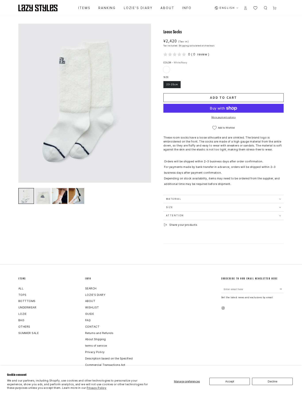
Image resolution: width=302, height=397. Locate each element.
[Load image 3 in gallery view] (59, 196)
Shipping (184, 45)
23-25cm (172, 84)
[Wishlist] (255, 8)
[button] (265, 8)
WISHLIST (92, 307)
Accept (229, 381)
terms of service (96, 345)
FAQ (88, 320)
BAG (21, 320)
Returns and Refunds (99, 333)
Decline (272, 381)
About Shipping (95, 339)
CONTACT (92, 326)
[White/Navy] (166, 69)
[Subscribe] (282, 289)
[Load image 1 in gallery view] (26, 196)
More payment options (223, 117)
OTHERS (24, 326)
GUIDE (89, 313)
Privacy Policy (96, 387)
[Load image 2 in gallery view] (43, 196)
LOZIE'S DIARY (95, 294)
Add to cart (223, 97)
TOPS (22, 294)
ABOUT (90, 301)
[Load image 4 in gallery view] (76, 196)
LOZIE (22, 313)
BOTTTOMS (27, 301)
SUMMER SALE (28, 333)
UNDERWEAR (27, 307)
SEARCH (91, 288)
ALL (20, 288)
